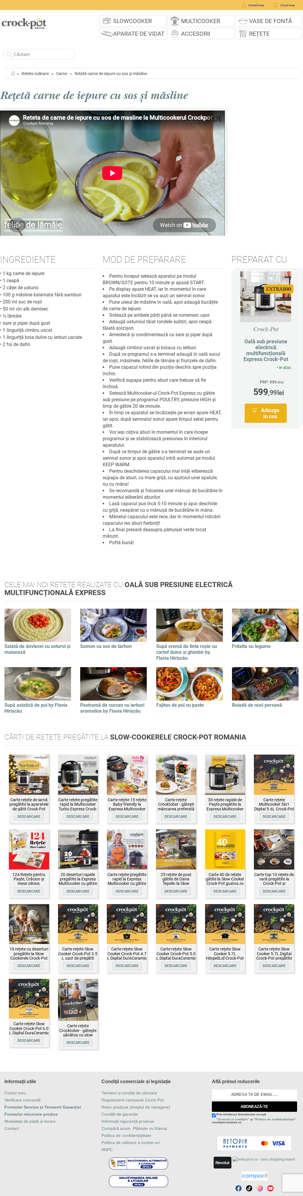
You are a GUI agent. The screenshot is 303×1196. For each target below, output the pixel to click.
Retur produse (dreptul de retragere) (135, 1107)
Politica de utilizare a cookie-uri (130, 1142)
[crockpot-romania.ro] (24, 21)
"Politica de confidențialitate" (275, 1119)
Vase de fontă (270, 21)
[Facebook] (238, 1188)
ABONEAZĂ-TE (254, 1106)
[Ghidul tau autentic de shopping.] (254, 1176)
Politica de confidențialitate (126, 1135)
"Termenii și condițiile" (232, 1119)
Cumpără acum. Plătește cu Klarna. (134, 1128)
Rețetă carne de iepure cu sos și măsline (111, 73)
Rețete (259, 33)
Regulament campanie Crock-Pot (132, 1100)
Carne (61, 73)
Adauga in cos (270, 413)
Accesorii (195, 33)
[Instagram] (260, 1188)
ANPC (107, 1149)
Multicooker (200, 21)
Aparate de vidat (139, 33)
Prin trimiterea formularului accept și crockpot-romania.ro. (254, 1118)
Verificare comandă (22, 1100)
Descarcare (28, 817)
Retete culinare (35, 73)
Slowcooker (132, 21)
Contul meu (15, 1093)
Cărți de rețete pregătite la (125, 737)
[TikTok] (249, 1188)
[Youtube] (270, 1188)
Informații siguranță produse (127, 1121)
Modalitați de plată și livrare (30, 1121)
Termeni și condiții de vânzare (129, 1093)
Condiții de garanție (119, 1114)
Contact (11, 1128)
